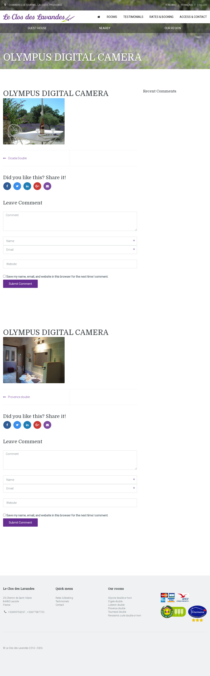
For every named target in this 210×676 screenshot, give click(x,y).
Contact (60, 604)
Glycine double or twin (120, 597)
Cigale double (115, 601)
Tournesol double (117, 611)
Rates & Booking (64, 597)
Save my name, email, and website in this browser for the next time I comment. (57, 276)
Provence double (19, 397)
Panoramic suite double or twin (124, 615)
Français (187, 4)
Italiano (171, 4)
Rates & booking (161, 16)
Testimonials (62, 601)
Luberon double (116, 604)
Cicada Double (17, 158)
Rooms (112, 16)
